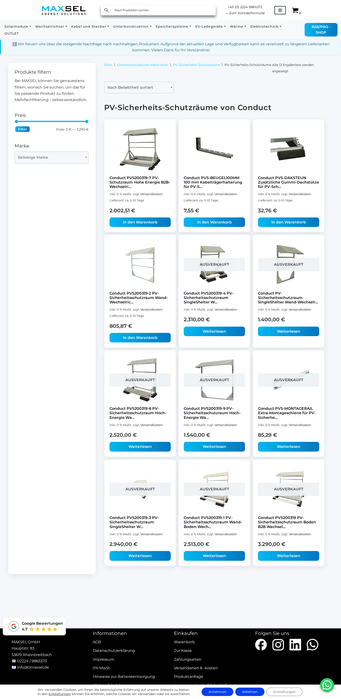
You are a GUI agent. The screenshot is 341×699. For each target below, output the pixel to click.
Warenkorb (184, 642)
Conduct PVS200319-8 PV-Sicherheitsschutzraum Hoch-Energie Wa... (137, 413)
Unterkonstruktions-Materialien (142, 65)
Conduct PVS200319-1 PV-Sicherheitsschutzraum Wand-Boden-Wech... (213, 522)
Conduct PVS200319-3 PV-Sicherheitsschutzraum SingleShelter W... (134, 522)
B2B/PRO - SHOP (321, 30)
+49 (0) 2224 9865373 (245, 7)
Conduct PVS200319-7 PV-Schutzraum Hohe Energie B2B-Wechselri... (139, 182)
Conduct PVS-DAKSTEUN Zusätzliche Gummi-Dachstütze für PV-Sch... (288, 182)
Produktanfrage (188, 676)
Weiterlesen (214, 331)
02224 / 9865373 (32, 661)
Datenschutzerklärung (114, 651)
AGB (97, 642)
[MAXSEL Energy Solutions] (64, 10)
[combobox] (52, 157)
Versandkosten (151, 194)
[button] (30, 26)
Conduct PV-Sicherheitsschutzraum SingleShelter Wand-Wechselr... (288, 297)
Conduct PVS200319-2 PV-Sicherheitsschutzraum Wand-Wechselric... (138, 297)
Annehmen (217, 692)
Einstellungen (59, 694)
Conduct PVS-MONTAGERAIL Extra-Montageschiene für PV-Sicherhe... (287, 413)
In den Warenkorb (140, 222)
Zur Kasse (183, 651)
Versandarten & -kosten (196, 668)
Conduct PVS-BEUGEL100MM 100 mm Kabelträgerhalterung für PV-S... (213, 182)
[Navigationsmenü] (280, 10)
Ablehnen (249, 692)
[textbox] (49, 157)
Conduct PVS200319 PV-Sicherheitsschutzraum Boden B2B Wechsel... (287, 522)
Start (108, 65)
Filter (22, 129)
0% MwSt (101, 668)
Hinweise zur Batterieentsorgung (124, 676)
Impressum (103, 659)
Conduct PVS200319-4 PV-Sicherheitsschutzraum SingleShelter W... (209, 297)
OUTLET (11, 33)
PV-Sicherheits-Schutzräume (196, 65)
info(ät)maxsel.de (33, 667)
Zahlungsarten (187, 659)
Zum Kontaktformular (245, 13)
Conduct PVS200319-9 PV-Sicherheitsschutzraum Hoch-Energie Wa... (212, 413)
